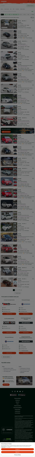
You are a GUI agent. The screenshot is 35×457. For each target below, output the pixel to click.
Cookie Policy (3, 447)
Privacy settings (17, 454)
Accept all (17, 449)
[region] (17, 449)
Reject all (17, 452)
